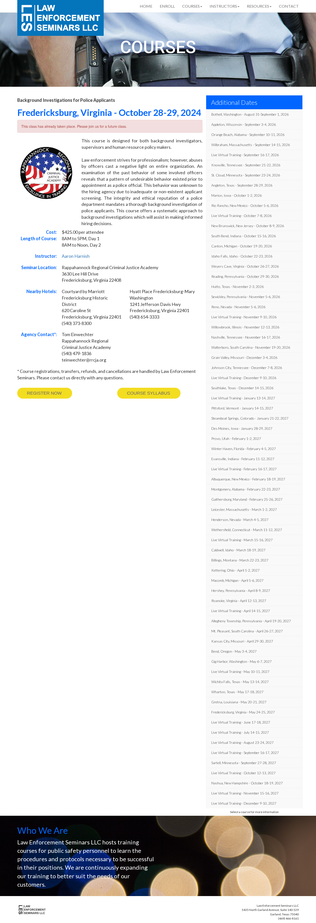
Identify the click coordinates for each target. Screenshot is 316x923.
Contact (289, 6)
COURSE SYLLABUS (148, 393)
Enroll (167, 6)
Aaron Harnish (76, 256)
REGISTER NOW (44, 393)
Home (146, 6)
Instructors (223, 6)
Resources (258, 6)
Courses (191, 6)
